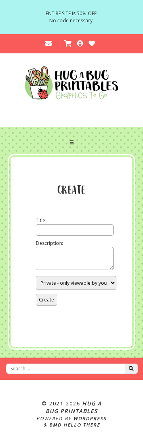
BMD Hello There (74, 425)
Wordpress (89, 418)
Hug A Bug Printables (74, 407)
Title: (41, 220)
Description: (49, 243)
